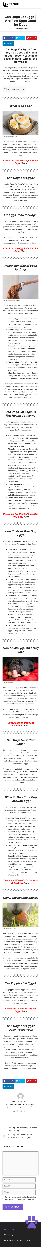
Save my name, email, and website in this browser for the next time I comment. (20, 1198)
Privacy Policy (9, 1240)
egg (7, 141)
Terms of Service (23, 1240)
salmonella (33, 438)
